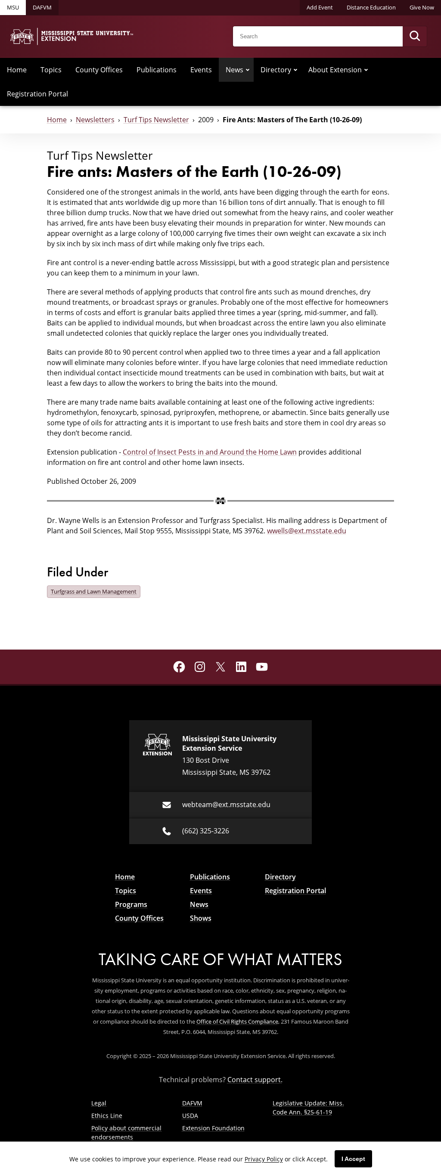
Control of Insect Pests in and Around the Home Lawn (210, 452)
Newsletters (95, 119)
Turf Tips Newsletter (156, 119)
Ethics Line (106, 1115)
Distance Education (371, 7)
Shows (200, 918)
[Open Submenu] (247, 69)
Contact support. (255, 1079)
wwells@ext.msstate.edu (306, 530)
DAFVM (42, 7)
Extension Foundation (213, 1128)
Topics (51, 69)
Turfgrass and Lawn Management (94, 591)
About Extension (335, 69)
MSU (13, 7)
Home (17, 69)
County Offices (99, 69)
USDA (190, 1115)
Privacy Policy (264, 1159)
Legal (98, 1103)
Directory (276, 69)
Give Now (422, 7)
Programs (131, 904)
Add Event (320, 7)
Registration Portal (37, 94)
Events (201, 69)
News (234, 69)
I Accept (353, 1158)
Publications (157, 69)
